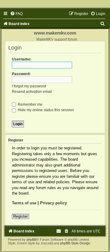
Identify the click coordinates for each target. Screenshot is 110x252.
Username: (21, 59)
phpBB (31, 239)
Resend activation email (32, 91)
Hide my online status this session (45, 110)
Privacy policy (53, 203)
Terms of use (24, 203)
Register (20, 216)
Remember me (29, 104)
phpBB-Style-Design (75, 243)
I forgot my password (29, 86)
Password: (21, 74)
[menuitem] (16, 14)
